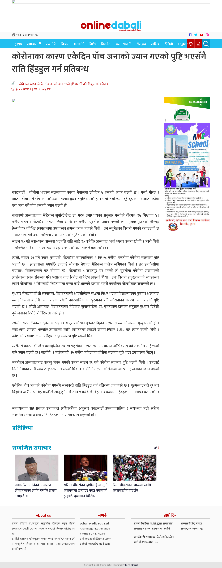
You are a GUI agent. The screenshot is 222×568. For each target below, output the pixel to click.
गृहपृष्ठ (18, 44)
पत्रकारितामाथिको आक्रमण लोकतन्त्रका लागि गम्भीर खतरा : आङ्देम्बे (36, 490)
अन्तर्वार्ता (79, 44)
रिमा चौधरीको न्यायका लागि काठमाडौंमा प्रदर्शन (132, 488)
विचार (65, 44)
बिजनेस (105, 44)
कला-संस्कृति (123, 44)
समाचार (31, 44)
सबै (155, 448)
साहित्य (155, 44)
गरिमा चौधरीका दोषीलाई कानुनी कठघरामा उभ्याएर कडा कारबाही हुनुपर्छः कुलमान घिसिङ (85, 490)
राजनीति (51, 44)
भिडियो (169, 44)
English (183, 44)
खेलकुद (141, 44)
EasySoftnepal (131, 565)
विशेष (92, 44)
